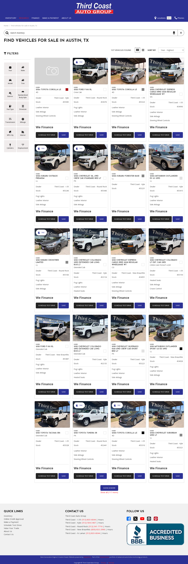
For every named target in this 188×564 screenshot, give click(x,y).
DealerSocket (104, 557)
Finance (36, 18)
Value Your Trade (11, 528)
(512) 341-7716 (96, 526)
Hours (101, 519)
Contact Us (9, 534)
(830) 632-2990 (98, 529)
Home (6, 25)
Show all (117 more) (109, 492)
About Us (66, 18)
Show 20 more (109, 488)
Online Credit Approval (14, 519)
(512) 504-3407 (89, 522)
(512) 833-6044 (89, 519)
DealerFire (87, 557)
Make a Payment (50, 18)
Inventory (10, 18)
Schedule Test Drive (46, 135)
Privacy (103, 563)
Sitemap (111, 563)
